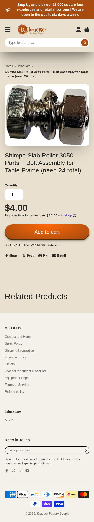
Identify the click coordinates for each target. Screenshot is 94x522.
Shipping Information (19, 350)
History (10, 364)
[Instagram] (21, 471)
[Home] (33, 29)
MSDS (9, 420)
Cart (86, 29)
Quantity (11, 185)
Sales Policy (14, 343)
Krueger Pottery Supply (53, 513)
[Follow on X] (14, 471)
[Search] (85, 42)
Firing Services (15, 357)
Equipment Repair (17, 378)
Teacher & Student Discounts (25, 371)
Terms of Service (17, 384)
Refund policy (14, 391)
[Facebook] (7, 471)
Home (9, 66)
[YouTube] (27, 471)
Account (78, 29)
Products (24, 66)
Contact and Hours (18, 336)
